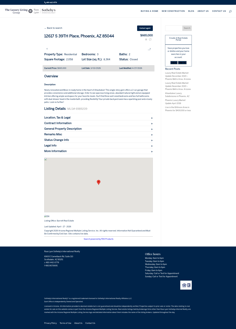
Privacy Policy (50, 323)
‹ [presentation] (47, 48)
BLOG (191, 11)
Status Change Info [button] (56, 140)
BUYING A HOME (149, 11)
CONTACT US (219, 11)
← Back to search (53, 28)
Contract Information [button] (58, 123)
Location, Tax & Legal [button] (57, 117)
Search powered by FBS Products (98, 239)
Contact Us (90, 323)
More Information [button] (55, 151)
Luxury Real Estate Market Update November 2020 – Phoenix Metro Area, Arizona (178, 86)
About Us (78, 323)
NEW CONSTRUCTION (173, 11)
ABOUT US (203, 11)
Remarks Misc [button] (53, 134)
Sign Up (182, 62)
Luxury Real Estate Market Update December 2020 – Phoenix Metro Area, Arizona (178, 76)
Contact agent (145, 28)
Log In (173, 62)
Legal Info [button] (50, 145)
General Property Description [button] (63, 128)
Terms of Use (65, 323)
